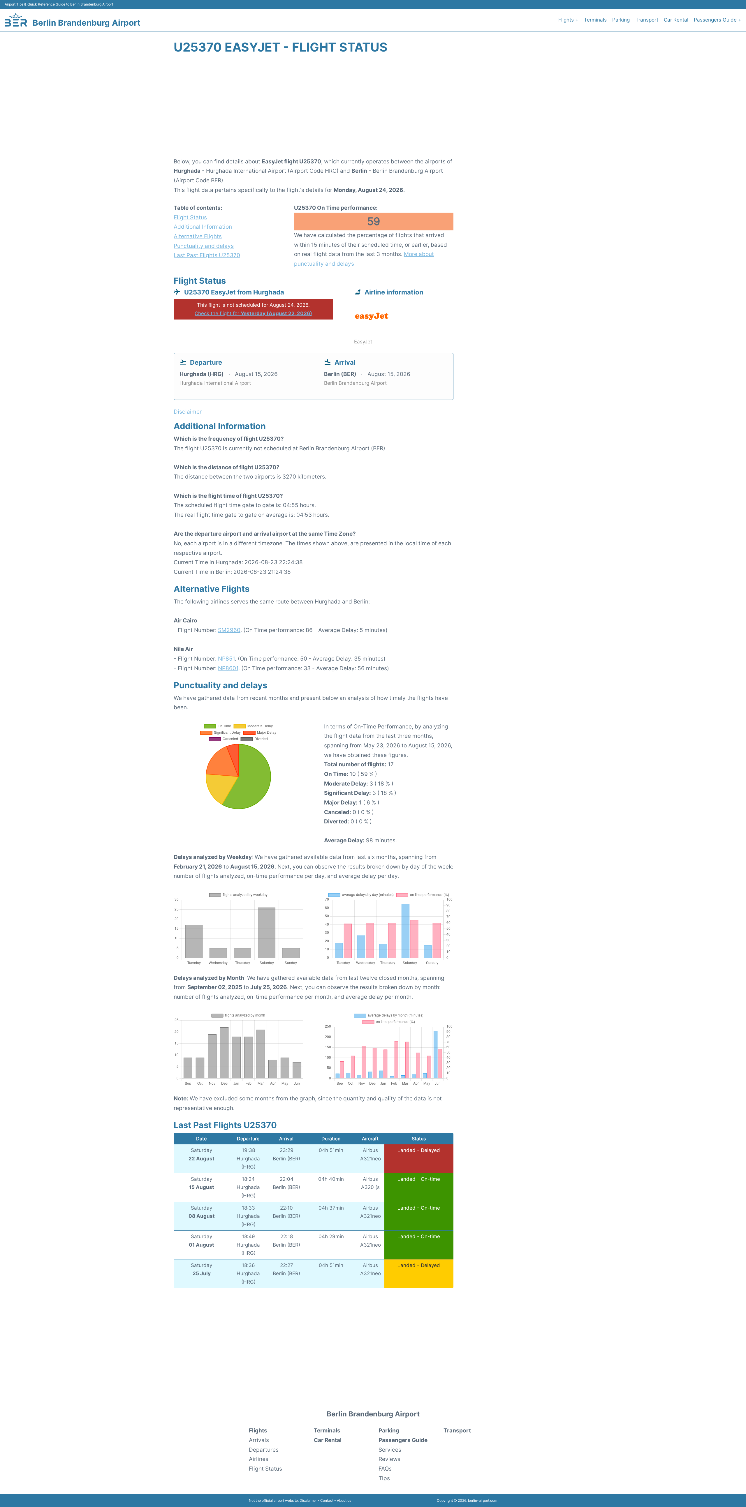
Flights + (568, 20)
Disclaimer (308, 1500)
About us (344, 1500)
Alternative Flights (198, 236)
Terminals (595, 20)
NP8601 (228, 668)
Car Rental (676, 20)
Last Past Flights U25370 (207, 255)
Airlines (258, 1458)
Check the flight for (253, 313)
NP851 (226, 658)
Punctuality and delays (204, 245)
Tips (384, 1478)
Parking (621, 20)
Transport (647, 20)
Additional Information (203, 226)
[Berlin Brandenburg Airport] (16, 20)
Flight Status (190, 217)
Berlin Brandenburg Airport (86, 23)
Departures (264, 1449)
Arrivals (259, 1440)
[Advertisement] (373, 109)
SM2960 (229, 630)
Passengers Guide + (717, 20)
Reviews (389, 1458)
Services (390, 1449)
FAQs (385, 1468)
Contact (326, 1500)
